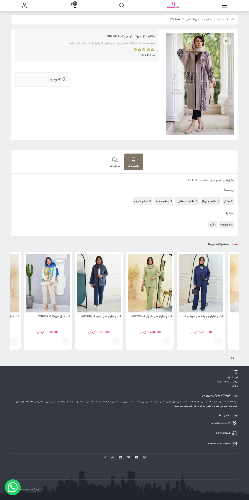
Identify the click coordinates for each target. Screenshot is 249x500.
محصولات (226, 224)
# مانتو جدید (163, 201)
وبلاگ (235, 386)
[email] (104, 457)
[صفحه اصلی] (232, 19)
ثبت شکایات (232, 377)
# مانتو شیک (142, 201)
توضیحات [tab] (133, 166)
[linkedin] (120, 457)
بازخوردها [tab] (115, 166)
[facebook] (136, 457)
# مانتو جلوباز (210, 201)
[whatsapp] (144, 457)
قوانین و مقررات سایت (227, 382)
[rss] (112, 457)
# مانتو (228, 201)
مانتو (221, 19)
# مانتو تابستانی (187, 201)
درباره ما (234, 373)
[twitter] (128, 457)
